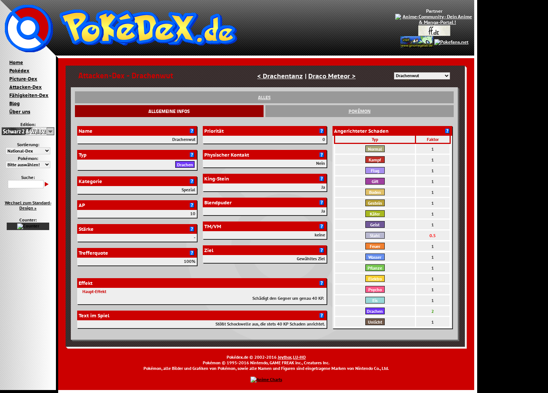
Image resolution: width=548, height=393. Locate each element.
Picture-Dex (23, 78)
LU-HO (299, 357)
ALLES (264, 97)
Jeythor (284, 357)
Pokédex (19, 70)
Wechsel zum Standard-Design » (28, 205)
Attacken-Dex (25, 87)
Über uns (19, 111)
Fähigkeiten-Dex (28, 95)
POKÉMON (360, 111)
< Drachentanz (280, 76)
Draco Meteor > (332, 76)
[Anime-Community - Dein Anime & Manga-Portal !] (434, 19)
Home (16, 62)
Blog (14, 103)
